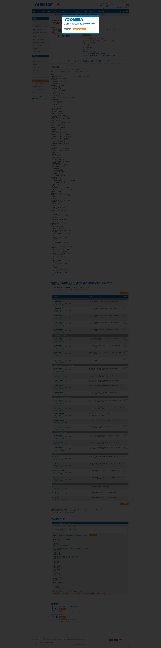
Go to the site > (79, 29)
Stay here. (67, 29)
